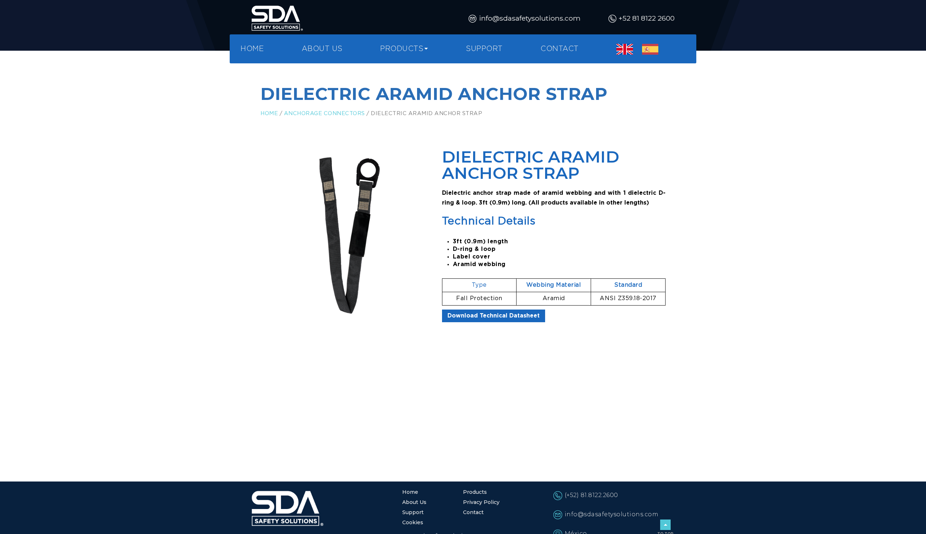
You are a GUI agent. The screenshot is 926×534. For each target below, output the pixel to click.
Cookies (412, 522)
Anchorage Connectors (324, 113)
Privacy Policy (481, 502)
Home (252, 49)
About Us (322, 49)
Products (401, 49)
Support (484, 49)
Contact (559, 49)
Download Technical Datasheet (493, 316)
